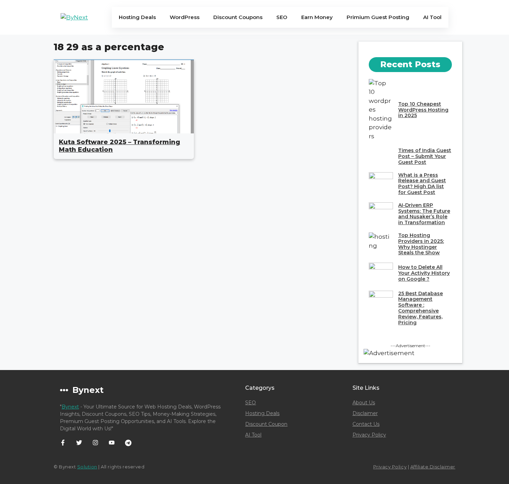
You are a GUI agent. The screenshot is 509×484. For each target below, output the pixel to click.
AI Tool (432, 17)
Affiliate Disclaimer (432, 466)
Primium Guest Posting (378, 17)
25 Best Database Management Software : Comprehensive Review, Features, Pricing (420, 308)
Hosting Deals (137, 17)
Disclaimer (365, 413)
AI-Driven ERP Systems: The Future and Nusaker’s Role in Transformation (424, 214)
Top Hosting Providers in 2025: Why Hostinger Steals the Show (421, 244)
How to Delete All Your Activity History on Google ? (424, 273)
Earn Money (317, 17)
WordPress (184, 17)
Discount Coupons (237, 17)
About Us (363, 402)
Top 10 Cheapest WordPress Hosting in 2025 (423, 110)
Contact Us (365, 424)
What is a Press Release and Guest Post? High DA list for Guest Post (422, 183)
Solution (87, 466)
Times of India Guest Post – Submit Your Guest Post (424, 156)
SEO (281, 17)
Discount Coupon (266, 424)
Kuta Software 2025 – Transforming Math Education (119, 145)
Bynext (70, 407)
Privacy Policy (369, 435)
